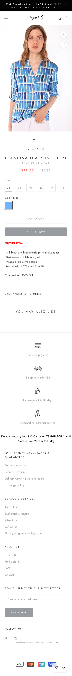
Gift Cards (11, 527)
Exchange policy (14, 485)
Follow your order (15, 465)
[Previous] (26, 139)
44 (51, 188)
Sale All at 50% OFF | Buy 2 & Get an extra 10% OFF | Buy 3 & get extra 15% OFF (36, 5)
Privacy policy (44, 642)
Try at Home (12, 507)
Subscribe (19, 612)
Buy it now (36, 232)
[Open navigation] (6, 18)
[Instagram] (15, 638)
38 (19, 188)
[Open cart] (66, 18)
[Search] (59, 18)
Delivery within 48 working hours (24, 479)
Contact (9, 575)
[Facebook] (6, 638)
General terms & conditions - (26, 642)
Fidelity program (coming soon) (23, 533)
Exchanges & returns (23, 294)
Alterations (11, 520)
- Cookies (54, 642)
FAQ (7, 568)
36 (8, 188)
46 (62, 188)
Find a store (12, 562)
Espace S (10, 555)
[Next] (45, 139)
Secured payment (15, 472)
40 (30, 188)
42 (41, 188)
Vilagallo (36, 149)
